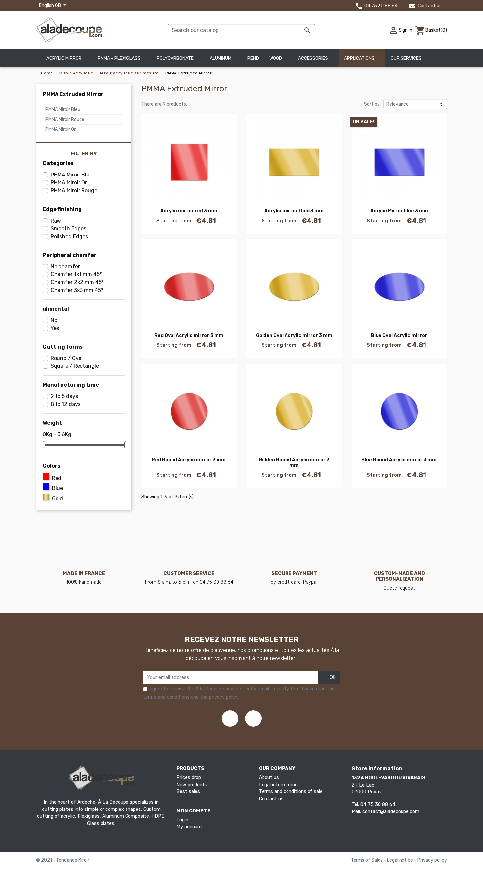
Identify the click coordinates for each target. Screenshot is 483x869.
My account (189, 827)
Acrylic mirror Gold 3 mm (294, 211)
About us (269, 777)
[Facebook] (230, 718)
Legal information (278, 784)
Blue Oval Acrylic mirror (399, 335)
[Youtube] (253, 718)
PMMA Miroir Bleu (62, 109)
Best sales (188, 791)
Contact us (429, 6)
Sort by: (372, 104)
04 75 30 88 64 (380, 6)
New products (191, 784)
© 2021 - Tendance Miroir (62, 860)
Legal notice (400, 860)
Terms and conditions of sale (291, 791)
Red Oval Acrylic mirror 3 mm (188, 335)
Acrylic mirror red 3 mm (188, 211)
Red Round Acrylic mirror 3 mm (189, 460)
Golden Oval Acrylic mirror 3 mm (294, 335)
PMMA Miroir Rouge (64, 119)
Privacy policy (432, 860)
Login (182, 820)
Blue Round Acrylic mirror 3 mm (399, 460)
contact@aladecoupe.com (390, 811)
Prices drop (188, 777)
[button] (408, 58)
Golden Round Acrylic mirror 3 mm (294, 462)
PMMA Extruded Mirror (73, 94)
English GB (50, 5)
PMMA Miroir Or (60, 129)
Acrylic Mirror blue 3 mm (399, 211)
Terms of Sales (367, 860)
